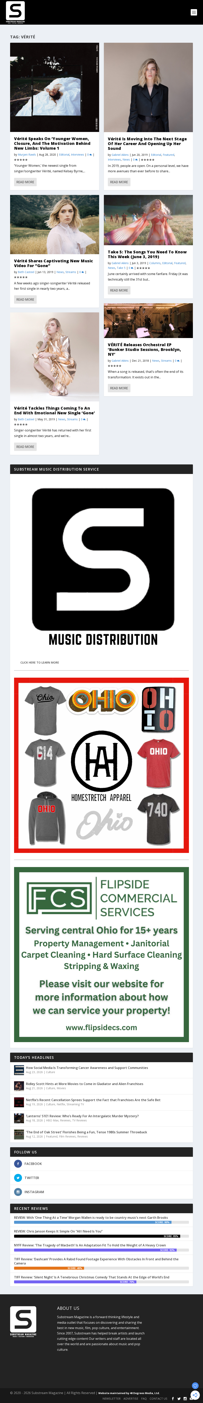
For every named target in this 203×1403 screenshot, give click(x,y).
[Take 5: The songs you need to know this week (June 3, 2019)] (148, 220)
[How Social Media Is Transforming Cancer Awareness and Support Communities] (19, 1070)
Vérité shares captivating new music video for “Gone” (53, 263)
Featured (168, 155)
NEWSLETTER (111, 1398)
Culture (50, 1072)
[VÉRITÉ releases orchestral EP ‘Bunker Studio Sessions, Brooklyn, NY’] (148, 320)
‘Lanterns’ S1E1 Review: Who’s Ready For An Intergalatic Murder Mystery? (82, 1116)
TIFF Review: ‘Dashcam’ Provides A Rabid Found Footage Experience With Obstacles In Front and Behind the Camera (96, 1261)
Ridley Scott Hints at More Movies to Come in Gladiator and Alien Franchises (84, 1084)
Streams (70, 272)
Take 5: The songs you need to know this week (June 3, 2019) (147, 254)
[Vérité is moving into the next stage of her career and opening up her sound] (148, 87)
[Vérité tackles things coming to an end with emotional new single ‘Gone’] (54, 356)
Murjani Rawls (27, 154)
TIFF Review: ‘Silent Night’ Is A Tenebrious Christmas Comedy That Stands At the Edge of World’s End (91, 1277)
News (60, 272)
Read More (25, 182)
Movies (61, 1088)
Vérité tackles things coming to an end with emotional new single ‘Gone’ (54, 410)
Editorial (64, 154)
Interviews (77, 154)
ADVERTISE (131, 1398)
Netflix (61, 1104)
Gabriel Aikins (120, 155)
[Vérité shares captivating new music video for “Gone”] (54, 224)
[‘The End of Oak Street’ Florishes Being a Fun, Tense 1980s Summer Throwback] (19, 1134)
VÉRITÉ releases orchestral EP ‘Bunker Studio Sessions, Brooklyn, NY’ (144, 349)
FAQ (144, 1398)
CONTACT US (158, 1398)
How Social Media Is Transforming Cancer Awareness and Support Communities (87, 1068)
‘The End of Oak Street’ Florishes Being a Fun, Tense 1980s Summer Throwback (86, 1132)
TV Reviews (79, 1120)
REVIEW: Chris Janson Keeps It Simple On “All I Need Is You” (58, 1231)
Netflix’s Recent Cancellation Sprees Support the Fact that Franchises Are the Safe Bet (93, 1100)
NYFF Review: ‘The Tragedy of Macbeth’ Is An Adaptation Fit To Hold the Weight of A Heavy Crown (90, 1245)
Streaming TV (75, 1104)
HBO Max (52, 1120)
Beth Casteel (26, 272)
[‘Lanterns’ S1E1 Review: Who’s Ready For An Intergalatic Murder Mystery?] (19, 1118)
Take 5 (121, 268)
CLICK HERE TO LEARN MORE (39, 662)
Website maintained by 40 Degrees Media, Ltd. (129, 1393)
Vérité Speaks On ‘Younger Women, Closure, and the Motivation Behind (52, 143)
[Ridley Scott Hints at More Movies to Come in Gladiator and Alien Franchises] (19, 1086)
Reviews (65, 1120)
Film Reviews (67, 1136)
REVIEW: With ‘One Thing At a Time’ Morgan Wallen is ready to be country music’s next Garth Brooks (91, 1217)
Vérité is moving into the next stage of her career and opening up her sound (147, 143)
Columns (155, 263)
